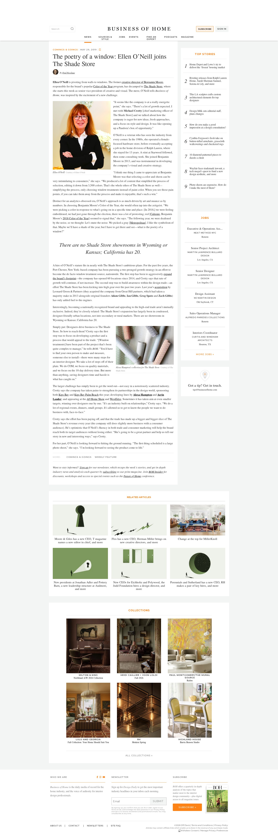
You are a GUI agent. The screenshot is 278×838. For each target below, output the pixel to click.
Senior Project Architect (205, 248)
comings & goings (79, 457)
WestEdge (115, 399)
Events (133, 37)
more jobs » (205, 354)
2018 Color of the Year (76, 218)
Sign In (221, 29)
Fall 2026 (139, 677)
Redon (190, 680)
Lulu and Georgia (88, 739)
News (87, 37)
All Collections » (139, 755)
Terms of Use (116, 810)
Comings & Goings (65, 49)
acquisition (161, 287)
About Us (55, 825)
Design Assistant (205, 294)
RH (139, 739)
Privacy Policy (159, 810)
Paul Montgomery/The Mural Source (189, 676)
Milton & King (88, 675)
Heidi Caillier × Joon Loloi (139, 675)
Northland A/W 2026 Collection (88, 677)
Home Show (95, 399)
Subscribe (205, 29)
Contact (74, 825)
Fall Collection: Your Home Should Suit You (88, 742)
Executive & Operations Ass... (205, 228)
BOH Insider (156, 472)
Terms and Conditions (202, 825)
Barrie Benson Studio (189, 742)
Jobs (122, 37)
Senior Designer (205, 271)
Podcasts (170, 37)
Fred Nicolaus (68, 72)
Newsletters (95, 825)
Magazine (187, 37)
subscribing (109, 472)
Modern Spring (139, 742)
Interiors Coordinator (205, 333)
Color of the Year (103, 86)
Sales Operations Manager (205, 313)
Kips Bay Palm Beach (86, 394)
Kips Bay (64, 394)
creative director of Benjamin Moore (142, 82)
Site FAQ (116, 825)
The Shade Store (153, 86)
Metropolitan (137, 222)
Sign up (84, 467)
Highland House (189, 739)
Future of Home (132, 476)
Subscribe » (187, 807)
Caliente (155, 214)
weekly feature (106, 457)
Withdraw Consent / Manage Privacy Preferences (204, 830)
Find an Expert (151, 38)
